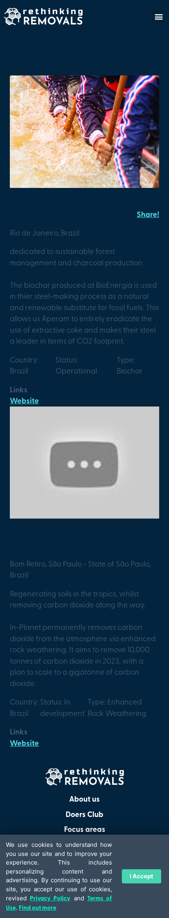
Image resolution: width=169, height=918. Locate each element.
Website (24, 400)
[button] (158, 16)
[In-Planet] (84, 515)
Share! (148, 214)
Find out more (37, 907)
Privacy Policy (50, 898)
